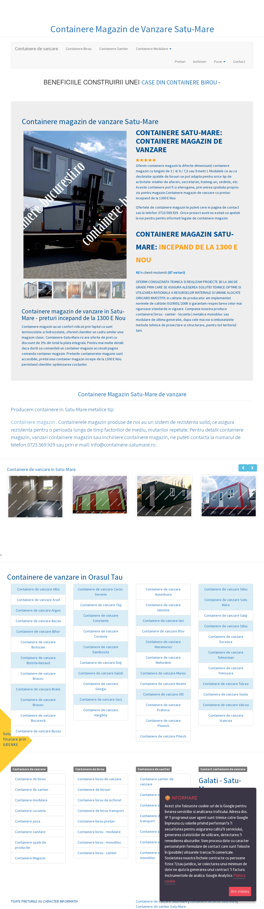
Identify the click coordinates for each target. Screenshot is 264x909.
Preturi (182, 61)
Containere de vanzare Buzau (38, 731)
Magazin (112, 29)
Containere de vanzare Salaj (225, 615)
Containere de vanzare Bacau (38, 621)
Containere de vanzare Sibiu (226, 589)
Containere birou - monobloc (99, 842)
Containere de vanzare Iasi (163, 620)
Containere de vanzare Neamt (163, 683)
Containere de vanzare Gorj (101, 699)
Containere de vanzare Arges (38, 610)
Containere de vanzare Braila (38, 689)
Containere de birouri (94, 789)
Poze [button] (218, 61)
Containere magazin (33, 421)
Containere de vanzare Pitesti (163, 736)
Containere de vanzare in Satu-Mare (41, 469)
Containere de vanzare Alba (38, 589)
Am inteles (240, 891)
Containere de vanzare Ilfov (163, 631)
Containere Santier (113, 48)
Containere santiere (155, 794)
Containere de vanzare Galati (100, 673)
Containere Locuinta (30, 810)
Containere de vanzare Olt (163, 694)
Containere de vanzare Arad (38, 599)
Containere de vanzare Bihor (38, 631)
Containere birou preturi (96, 821)
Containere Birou (79, 48)
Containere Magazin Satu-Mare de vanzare (132, 394)
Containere (72, 29)
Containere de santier (31, 789)
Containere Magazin (30, 858)
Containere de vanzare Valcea (226, 704)
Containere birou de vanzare (99, 779)
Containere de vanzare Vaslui (225, 694)
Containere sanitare (30, 831)
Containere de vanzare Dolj (100, 662)
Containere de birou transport (101, 810)
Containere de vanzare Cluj (100, 605)
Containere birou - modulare (99, 831)
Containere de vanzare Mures (163, 673)
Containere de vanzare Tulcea (226, 683)
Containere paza (27, 821)
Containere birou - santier (97, 853)
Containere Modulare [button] (152, 48)
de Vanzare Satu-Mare (171, 29)
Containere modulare (31, 800)
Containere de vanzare (36, 49)
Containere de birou (30, 779)
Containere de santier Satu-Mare (161, 906)
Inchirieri (199, 61)
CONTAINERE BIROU (192, 82)
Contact (239, 61)
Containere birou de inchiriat (99, 800)
